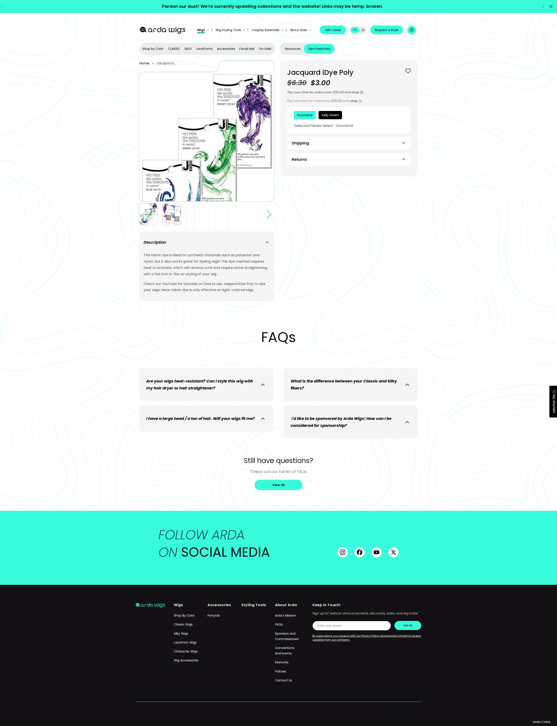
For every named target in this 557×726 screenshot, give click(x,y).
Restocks (282, 662)
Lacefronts (204, 49)
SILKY (188, 49)
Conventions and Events (284, 651)
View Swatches (319, 49)
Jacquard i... (166, 63)
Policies (280, 671)
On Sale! (265, 49)
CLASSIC (174, 49)
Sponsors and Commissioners (287, 636)
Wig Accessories (186, 660)
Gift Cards (333, 30)
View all (278, 485)
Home (144, 63)
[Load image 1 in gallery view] (148, 214)
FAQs (279, 624)
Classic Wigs (183, 624)
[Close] (551, 6)
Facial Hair (247, 49)
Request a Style (386, 30)
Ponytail (214, 615)
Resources (293, 49)
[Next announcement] (543, 6)
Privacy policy (233, 720)
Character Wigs (186, 651)
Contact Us (283, 680)
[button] (203, 30)
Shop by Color (153, 49)
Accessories (226, 49)
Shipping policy (259, 720)
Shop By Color (184, 615)
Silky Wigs (181, 633)
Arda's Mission (285, 615)
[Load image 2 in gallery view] (172, 214)
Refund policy (207, 720)
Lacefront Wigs (185, 642)
